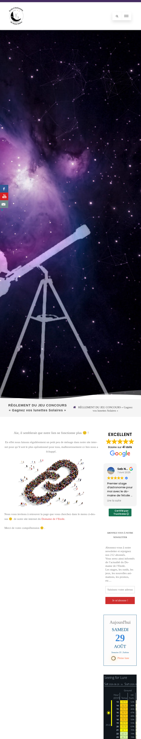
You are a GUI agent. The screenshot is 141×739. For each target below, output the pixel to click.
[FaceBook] (4, 189)
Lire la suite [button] (118, 500)
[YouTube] (4, 196)
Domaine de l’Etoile (52, 518)
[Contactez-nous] (4, 204)
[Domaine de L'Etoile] (16, 28)
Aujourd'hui (120, 622)
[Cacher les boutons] (2, 210)
